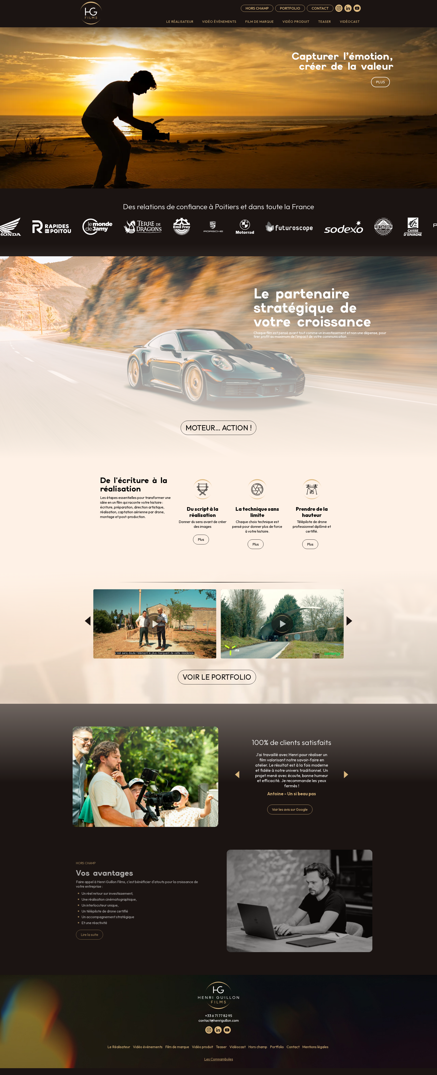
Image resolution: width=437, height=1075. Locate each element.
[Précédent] (87, 621)
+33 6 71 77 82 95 (218, 1015)
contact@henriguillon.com (218, 1020)
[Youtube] (357, 8)
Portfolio (290, 8)
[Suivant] (349, 621)
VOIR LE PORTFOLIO (217, 676)
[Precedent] (237, 774)
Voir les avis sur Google (290, 809)
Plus (201, 539)
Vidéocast (350, 22)
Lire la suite (89, 934)
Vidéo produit (296, 22)
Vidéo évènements (219, 22)
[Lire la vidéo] (155, 624)
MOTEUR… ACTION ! (218, 427)
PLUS (380, 82)
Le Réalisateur (179, 22)
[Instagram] (339, 8)
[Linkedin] (348, 8)
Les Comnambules (218, 1059)
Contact (320, 8)
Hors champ (257, 8)
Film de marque (259, 22)
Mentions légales (315, 1047)
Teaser (324, 22)
